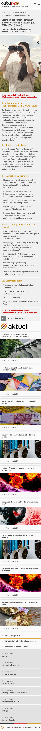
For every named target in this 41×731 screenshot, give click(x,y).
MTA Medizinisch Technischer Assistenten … (22, 641)
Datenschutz (17, 727)
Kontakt (37, 727)
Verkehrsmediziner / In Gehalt (16, 647)
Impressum (28, 727)
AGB (8, 727)
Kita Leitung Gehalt (12, 636)
